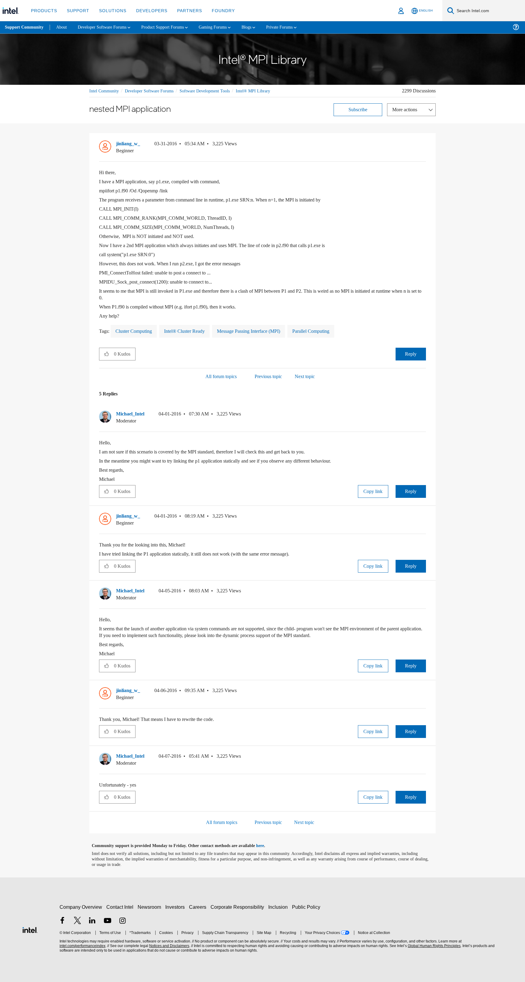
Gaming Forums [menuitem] (225, 27)
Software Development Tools (215, 91)
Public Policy (307, 906)
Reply (410, 353)
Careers (198, 906)
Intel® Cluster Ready (191, 330)
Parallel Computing (327, 330)
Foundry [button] (216, 10)
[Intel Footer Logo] (30, 928)
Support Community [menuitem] (25, 27)
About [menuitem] (63, 27)
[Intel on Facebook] (62, 921)
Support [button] (76, 10)
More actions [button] (406, 109)
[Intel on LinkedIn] (92, 921)
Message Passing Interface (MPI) (259, 330)
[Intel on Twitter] (77, 921)
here (265, 845)
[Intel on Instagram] (122, 921)
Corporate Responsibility (238, 906)
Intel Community (105, 91)
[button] (423, 145)
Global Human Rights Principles (433, 946)
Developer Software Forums (154, 91)
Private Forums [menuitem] (295, 27)
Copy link (373, 491)
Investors (176, 906)
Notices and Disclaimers (168, 946)
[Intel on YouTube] (107, 921)
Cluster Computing (136, 330)
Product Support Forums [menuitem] (171, 27)
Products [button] (43, 10)
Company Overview (81, 906)
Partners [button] (183, 10)
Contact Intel (121, 906)
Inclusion (279, 906)
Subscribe (358, 109)
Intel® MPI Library (266, 91)
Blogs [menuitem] (260, 27)
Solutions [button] (110, 10)
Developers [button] (147, 10)
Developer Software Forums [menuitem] (106, 27)
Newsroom (150, 906)
